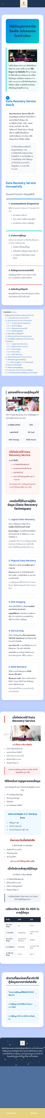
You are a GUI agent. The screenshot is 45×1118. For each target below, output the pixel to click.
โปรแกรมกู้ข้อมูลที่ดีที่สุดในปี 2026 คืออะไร (22, 993)
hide (14, 312)
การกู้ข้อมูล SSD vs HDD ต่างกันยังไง (22, 1017)
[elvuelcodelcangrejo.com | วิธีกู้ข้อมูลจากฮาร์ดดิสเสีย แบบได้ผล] (24, 3)
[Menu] (3, 3)
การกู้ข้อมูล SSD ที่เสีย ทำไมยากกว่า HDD (22, 1005)
